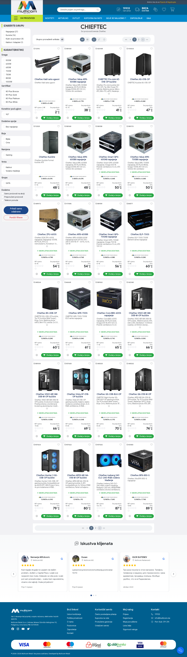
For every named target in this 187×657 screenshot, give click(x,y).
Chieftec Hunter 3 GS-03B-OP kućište (47, 476)
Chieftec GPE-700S (78, 313)
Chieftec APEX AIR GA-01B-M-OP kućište (78, 476)
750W (8, 74)
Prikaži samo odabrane (16, 210)
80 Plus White (11, 102)
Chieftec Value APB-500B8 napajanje (78, 80)
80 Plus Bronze (12, 91)
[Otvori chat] (180, 650)
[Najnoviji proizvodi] (104, 39)
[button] (109, 94)
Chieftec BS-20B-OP (47, 313)
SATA (8, 183)
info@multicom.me (162, 618)
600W (8, 64)
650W (8, 67)
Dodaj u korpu (53, 118)
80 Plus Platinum (13, 98)
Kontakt (70, 633)
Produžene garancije (103, 622)
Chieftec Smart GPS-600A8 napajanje (109, 158)
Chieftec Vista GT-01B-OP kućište (78, 395)
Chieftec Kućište (47, 157)
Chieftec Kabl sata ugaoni (47, 79)
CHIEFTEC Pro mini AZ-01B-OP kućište (109, 80)
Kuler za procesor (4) (15, 39)
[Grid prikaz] (82, 39)
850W (8, 78)
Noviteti (49, 18)
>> (147, 39)
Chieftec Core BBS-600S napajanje (109, 314)
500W (8, 60)
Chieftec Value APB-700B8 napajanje (140, 158)
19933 (157, 614)
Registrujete (171, 2)
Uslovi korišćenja (74, 614)
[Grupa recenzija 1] (91, 595)
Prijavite (163, 2)
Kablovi (9, 167)
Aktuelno (63, 18)
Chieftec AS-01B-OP (140, 79)
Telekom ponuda (11, 200)
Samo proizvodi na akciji (14, 193)
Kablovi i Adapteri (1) (14, 42)
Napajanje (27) (12, 31)
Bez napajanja (12, 127)
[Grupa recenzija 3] (95, 595)
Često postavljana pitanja (105, 614)
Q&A (149, 18)
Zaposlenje (136, 18)
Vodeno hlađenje (13, 171)
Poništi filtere (16, 217)
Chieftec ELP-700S (140, 234)
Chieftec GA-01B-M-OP (140, 394)
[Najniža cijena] (94, 39)
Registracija (128, 618)
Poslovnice (71, 625)
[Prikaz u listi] (87, 39)
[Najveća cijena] (99, 39)
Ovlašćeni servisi (102, 625)
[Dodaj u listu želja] (58, 48)
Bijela (8, 139)
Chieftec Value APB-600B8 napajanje (78, 158)
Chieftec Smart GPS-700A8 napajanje (109, 235)
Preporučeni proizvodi (13, 197)
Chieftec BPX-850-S (140, 475)
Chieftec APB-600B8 (78, 234)
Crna (8, 142)
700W (8, 71)
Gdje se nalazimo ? (116, 18)
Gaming (9, 155)
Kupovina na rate (93, 18)
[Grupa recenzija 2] (93, 595)
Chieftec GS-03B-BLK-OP (109, 394)
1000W (9, 82)
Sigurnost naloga (130, 629)
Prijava (125, 614)
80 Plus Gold (11, 95)
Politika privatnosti (74, 618)
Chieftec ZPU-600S (47, 234)
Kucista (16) (11, 35)
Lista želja (127, 625)
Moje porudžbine (130, 622)
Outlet (76, 18)
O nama (70, 622)
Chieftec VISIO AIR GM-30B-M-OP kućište (140, 314)
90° (7, 114)
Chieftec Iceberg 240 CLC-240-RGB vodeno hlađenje (109, 477)
